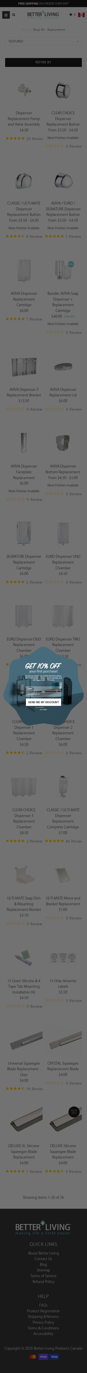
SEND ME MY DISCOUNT (43, 702)
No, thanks (43, 709)
